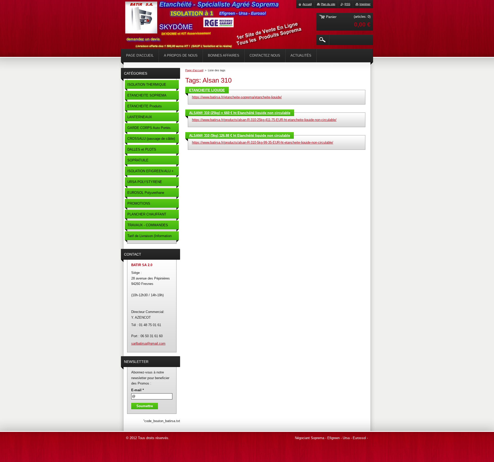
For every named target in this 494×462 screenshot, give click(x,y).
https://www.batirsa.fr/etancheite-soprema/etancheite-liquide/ (237, 97)
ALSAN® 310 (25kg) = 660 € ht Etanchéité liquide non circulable (239, 113)
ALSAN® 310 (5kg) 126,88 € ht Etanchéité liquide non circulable (239, 135)
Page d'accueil (194, 70)
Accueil (307, 4)
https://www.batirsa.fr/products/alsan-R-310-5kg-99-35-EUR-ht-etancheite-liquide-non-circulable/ (262, 142)
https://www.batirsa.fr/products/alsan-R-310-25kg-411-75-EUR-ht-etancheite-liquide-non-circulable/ (264, 120)
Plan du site (328, 4)
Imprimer (364, 4)
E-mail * (137, 390)
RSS (347, 4)
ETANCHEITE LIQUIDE (207, 90)
